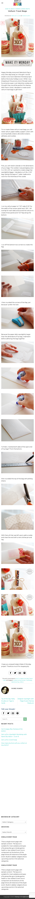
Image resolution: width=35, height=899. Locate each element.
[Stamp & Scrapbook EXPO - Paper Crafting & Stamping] (17, 3)
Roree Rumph (26, 15)
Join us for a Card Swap (9, 740)
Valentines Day (15, 682)
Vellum (22, 682)
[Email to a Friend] (20, 673)
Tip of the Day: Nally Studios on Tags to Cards (8, 701)
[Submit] (25, 719)
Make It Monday (16, 8)
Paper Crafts (25, 8)
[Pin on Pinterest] (24, 673)
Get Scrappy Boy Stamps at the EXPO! (12, 730)
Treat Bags (29, 680)
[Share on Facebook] (10, 673)
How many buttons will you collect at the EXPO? (14, 744)
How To (7, 8)
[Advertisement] (14, 759)
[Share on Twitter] (15, 673)
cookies (15, 680)
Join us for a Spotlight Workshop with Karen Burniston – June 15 (14, 735)
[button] (2, 3)
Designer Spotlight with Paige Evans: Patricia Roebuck (26, 701)
